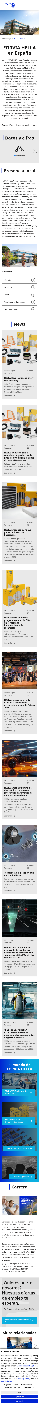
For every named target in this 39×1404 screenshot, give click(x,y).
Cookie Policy (6, 1381)
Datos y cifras (7, 125)
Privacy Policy (24, 1378)
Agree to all (19, 1397)
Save (19, 1392)
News (34, 125)
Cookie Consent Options (27, 1366)
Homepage (6, 38)
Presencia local (22, 125)
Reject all (19, 1401)
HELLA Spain (19, 38)
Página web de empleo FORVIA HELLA (18, 1320)
